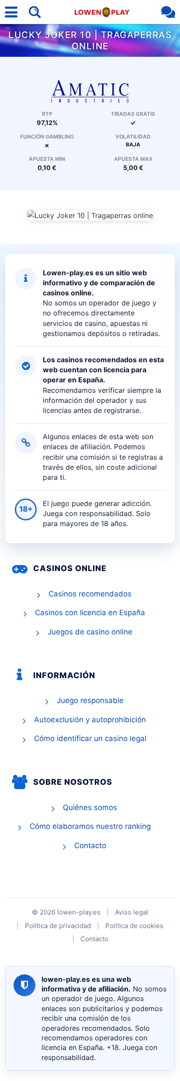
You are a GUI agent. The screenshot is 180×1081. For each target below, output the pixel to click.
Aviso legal (131, 912)
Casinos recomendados (90, 593)
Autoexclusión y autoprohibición (90, 719)
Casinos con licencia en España (90, 612)
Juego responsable (90, 700)
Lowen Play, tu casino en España (102, 12)
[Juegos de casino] (90, 90)
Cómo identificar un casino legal (90, 738)
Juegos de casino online (90, 631)
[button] (12, 12)
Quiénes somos (90, 807)
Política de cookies (134, 926)
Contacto (90, 845)
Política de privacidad (58, 926)
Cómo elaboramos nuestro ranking (90, 826)
